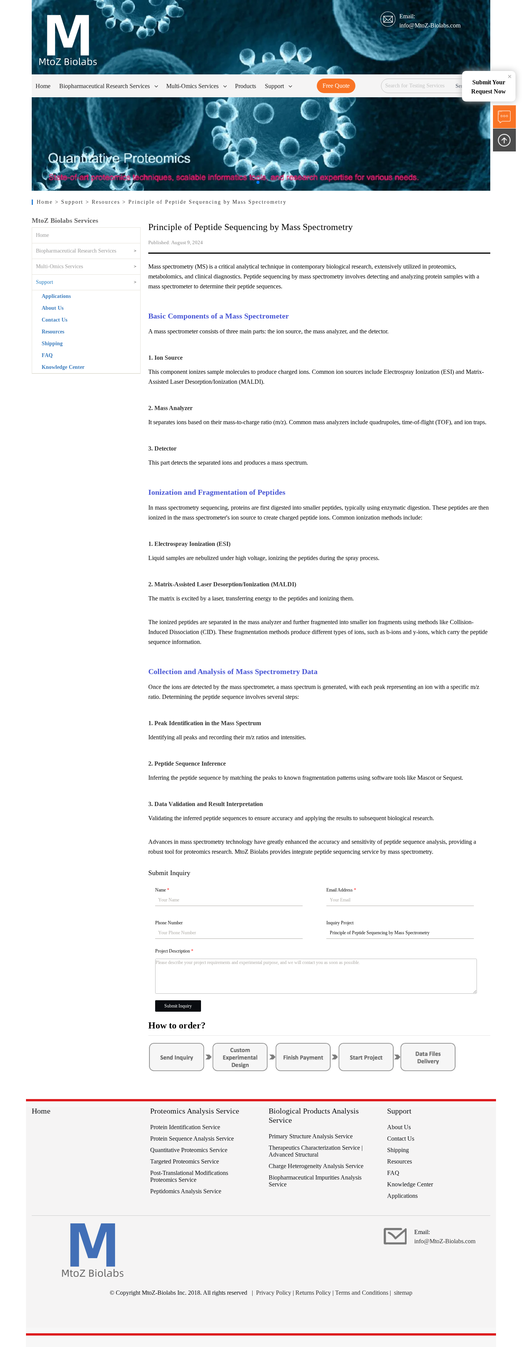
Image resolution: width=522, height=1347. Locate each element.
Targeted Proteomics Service (184, 1161)
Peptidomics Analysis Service (185, 1191)
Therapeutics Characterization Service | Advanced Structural (316, 1151)
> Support (70, 202)
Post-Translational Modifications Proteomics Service (189, 1176)
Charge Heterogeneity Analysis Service (316, 1166)
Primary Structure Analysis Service (311, 1136)
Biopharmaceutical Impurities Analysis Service (315, 1181)
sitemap (403, 1292)
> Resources (104, 202)
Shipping (52, 343)
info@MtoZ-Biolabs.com (429, 25)
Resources (53, 332)
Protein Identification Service (185, 1127)
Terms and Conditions (361, 1292)
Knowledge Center (63, 367)
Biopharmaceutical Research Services (76, 251)
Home (46, 202)
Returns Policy (313, 1292)
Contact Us (54, 320)
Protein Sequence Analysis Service (192, 1138)
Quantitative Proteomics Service (188, 1150)
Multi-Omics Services (59, 266)
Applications (56, 296)
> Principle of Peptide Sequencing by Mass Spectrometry (204, 202)
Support (44, 282)
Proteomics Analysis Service (194, 1111)
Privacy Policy (273, 1292)
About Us (52, 308)
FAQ (47, 355)
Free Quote (336, 85)
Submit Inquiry (178, 1006)
